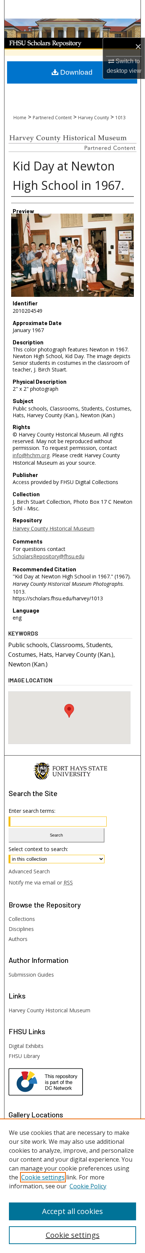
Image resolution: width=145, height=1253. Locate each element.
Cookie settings (43, 1177)
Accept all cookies (72, 1211)
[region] (72, 1186)
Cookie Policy (88, 1186)
